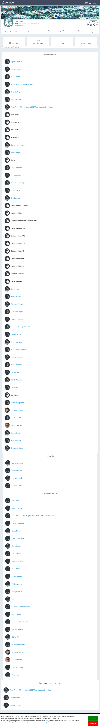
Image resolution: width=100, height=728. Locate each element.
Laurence (20, 327)
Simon (15, 433)
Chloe (16, 168)
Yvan (15, 675)
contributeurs (34, 24)
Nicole (16, 380)
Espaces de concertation (11, 31)
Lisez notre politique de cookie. (38, 723)
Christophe (18, 538)
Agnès (16, 61)
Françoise (17, 591)
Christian (16, 175)
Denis (15, 289)
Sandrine (17, 410)
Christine (18, 183)
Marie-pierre (18, 349)
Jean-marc (17, 312)
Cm (15, 198)
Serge (16, 425)
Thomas (17, 448)
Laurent (16, 334)
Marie (17, 342)
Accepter (93, 718)
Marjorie (20, 622)
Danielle (18, 561)
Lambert (17, 319)
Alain (16, 69)
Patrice (18, 644)
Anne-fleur (17, 508)
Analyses (92, 32)
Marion (16, 357)
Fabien (16, 296)
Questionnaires (32, 31)
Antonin (16, 92)
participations (21, 24)
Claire (15, 190)
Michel (16, 365)
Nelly (16, 372)
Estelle (17, 576)
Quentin (17, 402)
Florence (17, 304)
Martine (18, 629)
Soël (16, 440)
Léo (17, 478)
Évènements (63, 31)
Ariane (16, 99)
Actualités (48, 31)
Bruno (16, 152)
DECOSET (19, 21)
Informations (19, 25)
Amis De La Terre (22, 84)
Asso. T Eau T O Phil (32, 107)
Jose (17, 470)
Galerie (78, 31)
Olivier (14, 387)
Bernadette (17, 145)
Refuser (93, 724)
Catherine (18, 523)
